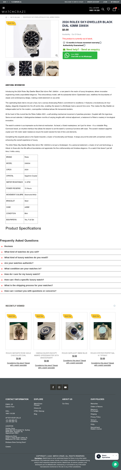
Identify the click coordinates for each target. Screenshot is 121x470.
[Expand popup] (113, 455)
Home (6, 17)
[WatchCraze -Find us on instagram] (59, 387)
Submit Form (10, 406)
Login (105, 2)
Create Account (93, 2)
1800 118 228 (94, 10)
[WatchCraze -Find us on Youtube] (65, 387)
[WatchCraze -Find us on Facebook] (53, 387)
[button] (112, 305)
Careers (8, 446)
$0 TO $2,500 (15, 17)
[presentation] (8, 67)
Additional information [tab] (15, 85)
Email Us (9, 404)
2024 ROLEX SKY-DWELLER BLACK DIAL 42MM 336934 (87, 24)
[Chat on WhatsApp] (115, 464)
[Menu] (4, 7)
